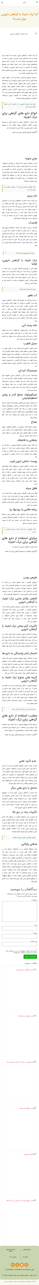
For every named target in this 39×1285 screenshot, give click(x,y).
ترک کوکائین (31, 187)
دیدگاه (34, 900)
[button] (8, 2)
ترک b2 (18, 253)
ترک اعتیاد (19, 709)
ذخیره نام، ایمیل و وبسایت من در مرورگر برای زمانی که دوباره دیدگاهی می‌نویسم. (21, 951)
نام (35, 925)
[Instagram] (26, 1265)
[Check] (13, 1265)
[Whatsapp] (17, 1265)
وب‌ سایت (33, 941)
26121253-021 (9, 1270)
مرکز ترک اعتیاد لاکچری (27, 104)
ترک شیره (26, 289)
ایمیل (34, 933)
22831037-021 (26, 1270)
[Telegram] (22, 1265)
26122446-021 (17, 1270)
